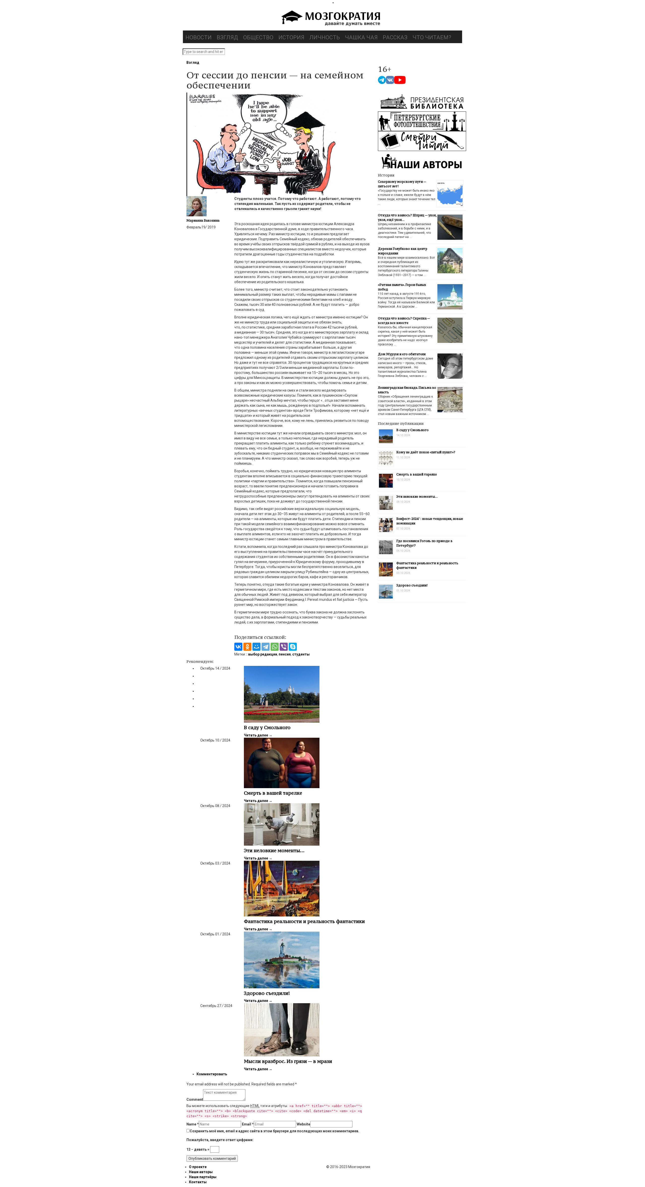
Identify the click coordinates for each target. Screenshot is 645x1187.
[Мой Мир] (256, 647)
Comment (194, 1099)
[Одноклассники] (247, 647)
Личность (324, 37)
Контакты (198, 1182)
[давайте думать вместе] (330, 19)
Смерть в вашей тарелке (273, 793)
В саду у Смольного (267, 727)
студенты (301, 654)
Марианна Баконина (202, 220)
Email (248, 1124)
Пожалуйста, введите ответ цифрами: (219, 1140)
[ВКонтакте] (238, 647)
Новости (198, 37)
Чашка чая (361, 37)
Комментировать (212, 1074)
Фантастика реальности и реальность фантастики (304, 921)
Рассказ (395, 37)
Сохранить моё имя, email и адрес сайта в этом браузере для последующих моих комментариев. (274, 1131)
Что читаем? (431, 37)
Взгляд (227, 37)
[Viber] (284, 647)
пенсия (285, 654)
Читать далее (258, 735)
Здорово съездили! (267, 993)
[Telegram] (266, 647)
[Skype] (293, 647)
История (291, 37)
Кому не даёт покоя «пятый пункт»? (425, 452)
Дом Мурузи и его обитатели (402, 354)
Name (192, 1124)
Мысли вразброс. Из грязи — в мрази (288, 1061)
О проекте (198, 1167)
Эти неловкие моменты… (274, 850)
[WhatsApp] (275, 647)
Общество (258, 37)
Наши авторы (201, 1172)
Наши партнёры (202, 1177)
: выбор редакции (261, 654)
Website (303, 1124)
